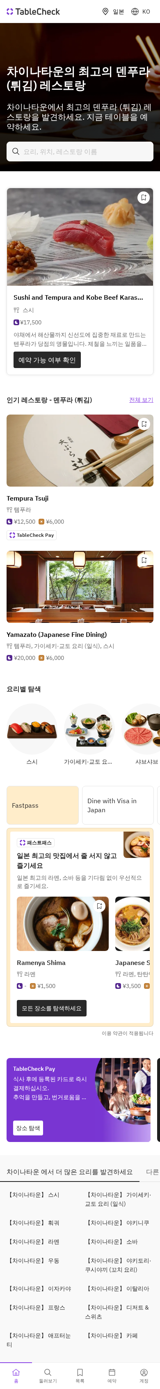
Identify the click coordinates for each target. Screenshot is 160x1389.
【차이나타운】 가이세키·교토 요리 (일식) (118, 1199)
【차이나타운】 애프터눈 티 (39, 1340)
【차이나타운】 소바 (111, 1241)
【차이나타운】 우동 (33, 1260)
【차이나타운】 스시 (33, 1194)
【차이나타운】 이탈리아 (117, 1288)
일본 (118, 11)
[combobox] (80, 151)
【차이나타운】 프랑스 (36, 1307)
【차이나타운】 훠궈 (33, 1222)
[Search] (16, 151)
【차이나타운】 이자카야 (39, 1288)
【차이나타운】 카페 (111, 1335)
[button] (64, 645)
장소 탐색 (28, 1128)
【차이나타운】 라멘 (33, 1241)
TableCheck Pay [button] (35, 535)
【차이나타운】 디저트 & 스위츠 (117, 1312)
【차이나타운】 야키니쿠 (117, 1222)
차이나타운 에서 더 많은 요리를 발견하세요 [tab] (70, 1172)
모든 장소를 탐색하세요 (52, 1008)
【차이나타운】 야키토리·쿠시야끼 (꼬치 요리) (118, 1265)
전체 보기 (141, 399)
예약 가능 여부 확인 (47, 360)
